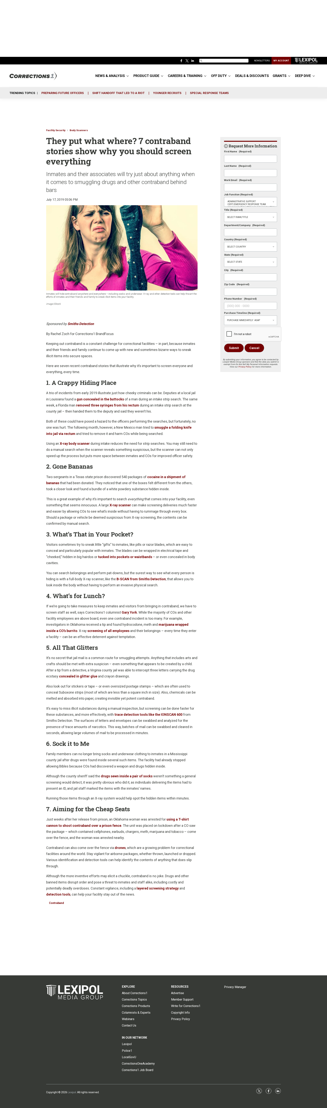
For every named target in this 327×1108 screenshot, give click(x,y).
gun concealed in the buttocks (100, 399)
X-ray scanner (120, 505)
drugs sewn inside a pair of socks (127, 776)
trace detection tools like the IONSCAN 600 (148, 714)
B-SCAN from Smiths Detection (141, 579)
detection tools (58, 894)
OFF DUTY (219, 76)
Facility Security (55, 130)
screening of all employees (108, 631)
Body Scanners (79, 130)
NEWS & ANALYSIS (110, 76)
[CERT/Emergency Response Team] (250, 204)
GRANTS (280, 76)
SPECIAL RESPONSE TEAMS (209, 93)
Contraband (56, 902)
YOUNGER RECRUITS (167, 93)
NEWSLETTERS (262, 60)
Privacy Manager (235, 987)
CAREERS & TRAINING (185, 76)
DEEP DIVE (303, 76)
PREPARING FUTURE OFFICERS (62, 93)
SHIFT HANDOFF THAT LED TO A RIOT (118, 93)
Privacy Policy (244, 367)
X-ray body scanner (75, 444)
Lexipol (72, 1092)
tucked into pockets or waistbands (125, 557)
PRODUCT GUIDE (146, 76)
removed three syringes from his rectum (107, 405)
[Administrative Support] (250, 201)
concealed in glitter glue (78, 676)
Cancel (254, 348)
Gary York (129, 612)
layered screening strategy (158, 888)
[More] (128, 75)
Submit (234, 348)
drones (120, 848)
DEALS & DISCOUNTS (252, 76)
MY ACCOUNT (281, 60)
